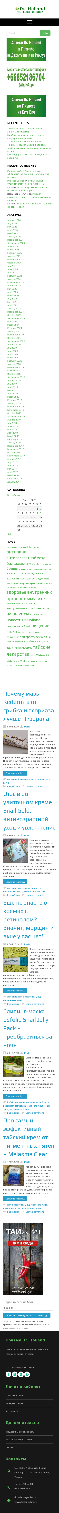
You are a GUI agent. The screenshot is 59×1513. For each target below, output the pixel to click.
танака (33, 655)
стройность (31, 641)
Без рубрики (13, 495)
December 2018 (15, 406)
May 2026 (12, 226)
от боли (25, 626)
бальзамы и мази (22, 563)
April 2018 (12, 432)
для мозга (44, 578)
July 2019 (12, 383)
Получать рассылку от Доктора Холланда (27, 1315)
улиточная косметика (35, 891)
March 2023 (13, 295)
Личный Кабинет (14, 1395)
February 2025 (14, 253)
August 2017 (14, 459)
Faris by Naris (13, 547)
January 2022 (14, 308)
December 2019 (15, 367)
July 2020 (12, 347)
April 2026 (12, 230)
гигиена (21, 578)
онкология (13, 626)
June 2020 (12, 351)
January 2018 (14, 442)
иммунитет (35, 598)
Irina (9, 187)
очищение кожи (11, 1208)
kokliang (23, 547)
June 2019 (12, 387)
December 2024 (15, 259)
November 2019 (15, 370)
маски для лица (25, 603)
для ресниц (24, 584)
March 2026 (13, 233)
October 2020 (14, 338)
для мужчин (13, 583)
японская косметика (24, 665)
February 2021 (14, 328)
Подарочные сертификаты (20, 1431)
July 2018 (12, 423)
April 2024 (12, 272)
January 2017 (14, 482)
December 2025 (15, 239)
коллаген (11, 603)
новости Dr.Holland (23, 620)
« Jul (9, 534)
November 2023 (15, 282)
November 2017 (15, 449)
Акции (9, 1447)
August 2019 (14, 380)
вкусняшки (15, 573)
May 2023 (12, 289)
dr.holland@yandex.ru (25, 1497)
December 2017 (15, 446)
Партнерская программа (19, 1439)
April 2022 (12, 305)
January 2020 (14, 364)
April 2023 (12, 292)
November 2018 (15, 410)
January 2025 (14, 256)
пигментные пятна (28, 632)
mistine (37, 547)
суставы (45, 641)
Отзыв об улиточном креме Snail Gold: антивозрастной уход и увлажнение (29, 810)
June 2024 (12, 269)
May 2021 (12, 321)
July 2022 (12, 298)
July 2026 (12, 223)
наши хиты (18, 613)
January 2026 (14, 236)
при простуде (29, 636)
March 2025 (13, 249)
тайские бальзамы (19, 647)
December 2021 (15, 311)
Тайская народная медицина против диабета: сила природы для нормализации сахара (29, 148)
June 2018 (12, 426)
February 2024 (14, 275)
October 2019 (14, 374)
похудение (13, 636)
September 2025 (16, 243)
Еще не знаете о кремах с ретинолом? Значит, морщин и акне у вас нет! (28, 919)
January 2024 (14, 279)
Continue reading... (15, 773)
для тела (37, 583)
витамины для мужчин (40, 569)
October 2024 (14, 262)
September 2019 (16, 377)
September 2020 (16, 341)
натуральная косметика (28, 608)
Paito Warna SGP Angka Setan (22, 171)
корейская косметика (14, 1105)
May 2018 (12, 429)
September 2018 (16, 416)
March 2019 (13, 396)
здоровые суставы (26, 587)
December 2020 (15, 334)
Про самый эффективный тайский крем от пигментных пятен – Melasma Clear (28, 1137)
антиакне (16, 551)
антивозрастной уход (26, 558)
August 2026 (14, 220)
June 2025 (12, 246)
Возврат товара (14, 1403)
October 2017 (14, 452)
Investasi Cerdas (15, 180)
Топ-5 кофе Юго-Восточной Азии (24, 141)
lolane (30, 547)
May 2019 (12, 390)
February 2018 (14, 439)
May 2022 (12, 302)
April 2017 (12, 472)
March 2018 (13, 436)
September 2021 (16, 318)
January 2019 (14, 403)
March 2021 (13, 325)
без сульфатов (44, 564)
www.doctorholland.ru (25, 1502)
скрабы (18, 641)
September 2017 (16, 455)
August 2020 (14, 344)
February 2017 (14, 478)
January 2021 (14, 331)
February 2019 (14, 400)
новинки (36, 614)
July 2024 (12, 266)
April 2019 (12, 393)
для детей (33, 578)
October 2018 (14, 413)
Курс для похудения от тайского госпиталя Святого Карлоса (29, 197)
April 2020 (12, 354)
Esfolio (10, 1102)
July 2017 (12, 462)
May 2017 (12, 468)
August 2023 (14, 285)
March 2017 (13, 475)
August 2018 (14, 419)
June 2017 (12, 465)
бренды (12, 568)
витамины (24, 569)
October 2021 (14, 315)
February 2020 (14, 360)
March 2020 (13, 357)
